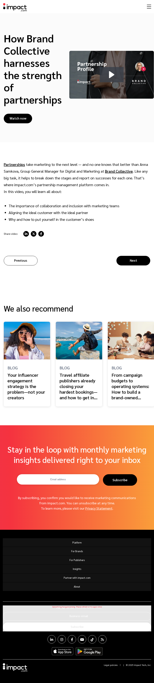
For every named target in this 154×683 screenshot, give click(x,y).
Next (133, 260)
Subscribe (120, 480)
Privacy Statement (98, 508)
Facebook (72, 639)
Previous (20, 260)
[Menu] (148, 6)
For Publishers (77, 560)
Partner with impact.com (77, 577)
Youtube (82, 639)
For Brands (77, 551)
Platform (77, 542)
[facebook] (41, 234)
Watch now (18, 118)
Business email (78, 616)
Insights (77, 568)
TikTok (92, 639)
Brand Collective (119, 171)
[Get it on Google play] (89, 651)
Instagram (62, 639)
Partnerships (14, 164)
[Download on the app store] (62, 651)
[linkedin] (26, 234)
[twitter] (33, 234)
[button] (112, 74)
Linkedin (52, 639)
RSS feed (102, 639)
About (77, 586)
